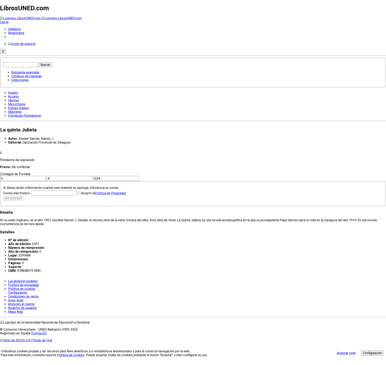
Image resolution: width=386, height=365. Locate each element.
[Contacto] (38, 333)
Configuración (17, 293)
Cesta (4, 22)
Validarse (14, 29)
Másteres (15, 112)
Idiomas (13, 100)
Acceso (13, 96)
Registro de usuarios (22, 308)
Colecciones (20, 80)
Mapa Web (15, 312)
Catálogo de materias (26, 76)
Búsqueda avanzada (25, 72)
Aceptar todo (346, 353)
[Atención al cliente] (22, 44)
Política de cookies (21, 289)
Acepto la (88, 193)
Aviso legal (15, 300)
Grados (13, 93)
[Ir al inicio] (41, 18)
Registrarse (16, 33)
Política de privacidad (23, 285)
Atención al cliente (21, 304)
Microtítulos (17, 104)
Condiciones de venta (23, 296)
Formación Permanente (24, 116)
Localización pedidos (23, 281)
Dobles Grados (18, 108)
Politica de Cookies (70, 355)
